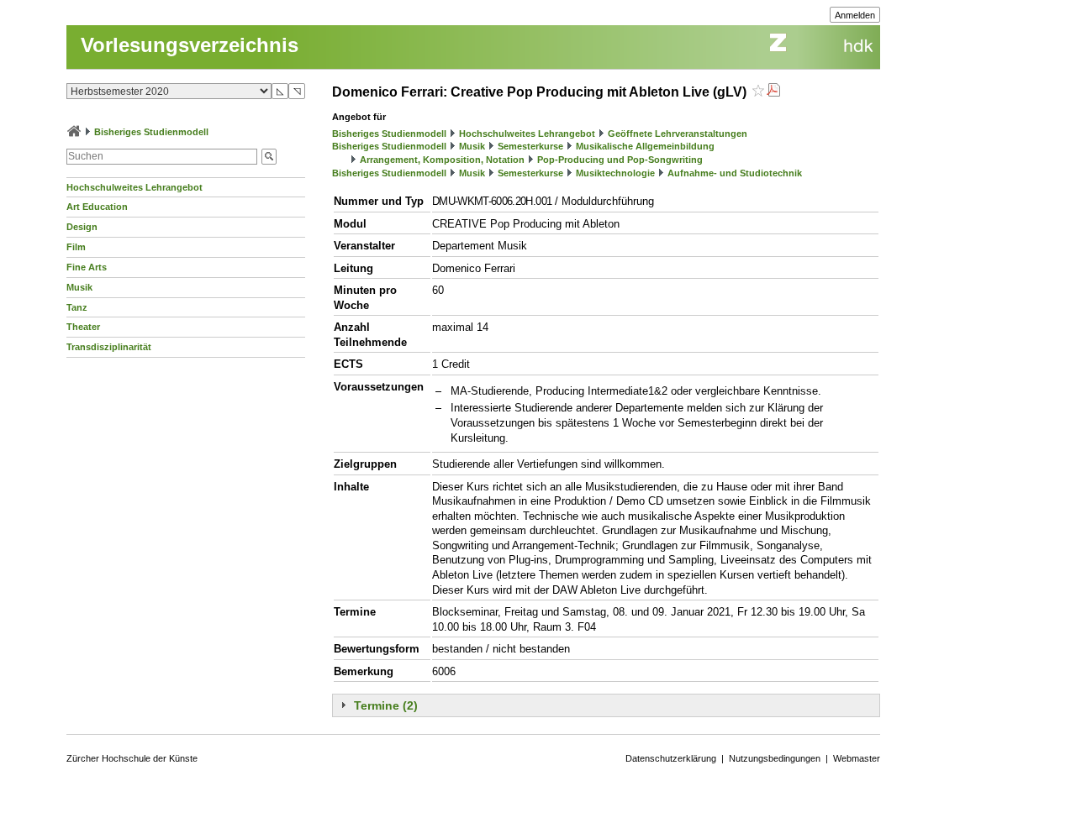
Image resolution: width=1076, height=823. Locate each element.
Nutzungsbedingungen (774, 758)
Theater (83, 327)
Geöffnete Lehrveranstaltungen (677, 133)
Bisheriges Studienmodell (151, 132)
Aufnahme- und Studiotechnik (734, 173)
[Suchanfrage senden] (269, 157)
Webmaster (856, 758)
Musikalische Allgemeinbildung (645, 146)
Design (82, 227)
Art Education (97, 207)
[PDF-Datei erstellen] (773, 92)
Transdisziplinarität (108, 347)
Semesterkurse (530, 146)
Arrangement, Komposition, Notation (442, 160)
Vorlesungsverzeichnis (189, 45)
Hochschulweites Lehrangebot (134, 187)
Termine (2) (386, 705)
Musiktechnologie (615, 173)
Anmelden (855, 15)
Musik (79, 287)
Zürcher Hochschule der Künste (132, 758)
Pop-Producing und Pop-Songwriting (620, 160)
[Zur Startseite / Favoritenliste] (74, 132)
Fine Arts (86, 267)
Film (76, 247)
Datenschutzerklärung (670, 758)
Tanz (76, 307)
